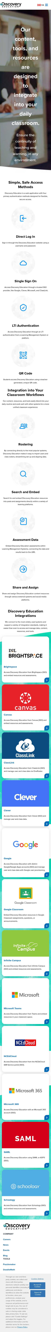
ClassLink (9, 762)
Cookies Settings (37, 1279)
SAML (7, 1152)
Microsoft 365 (11, 1104)
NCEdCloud (10, 1056)
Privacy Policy (22, 1327)
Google (7, 858)
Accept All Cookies (37, 1286)
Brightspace (10, 666)
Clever (7, 810)
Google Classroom (13, 909)
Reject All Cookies (37, 1293)
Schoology (9, 1200)
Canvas (8, 714)
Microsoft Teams (12, 1008)
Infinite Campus (12, 960)
